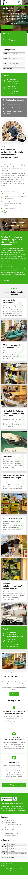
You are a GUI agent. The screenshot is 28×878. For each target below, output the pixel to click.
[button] (24, 2)
